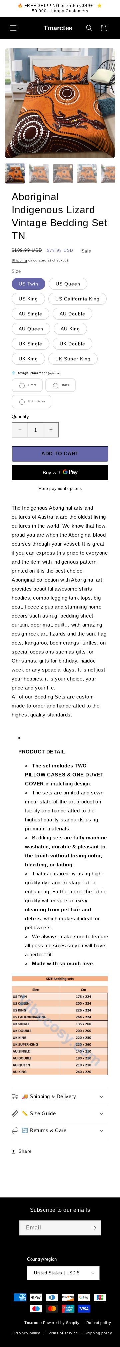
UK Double (72, 343)
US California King (77, 298)
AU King (70, 328)
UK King (28, 358)
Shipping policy (98, 1333)
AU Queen (31, 328)
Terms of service (62, 1333)
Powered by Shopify (61, 1323)
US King (28, 298)
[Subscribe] (93, 1228)
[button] (13, 28)
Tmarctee (33, 1323)
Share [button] (25, 1151)
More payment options (60, 488)
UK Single (30, 343)
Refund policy (98, 1323)
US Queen (68, 283)
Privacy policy (27, 1333)
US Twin (28, 283)
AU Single (30, 313)
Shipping (19, 260)
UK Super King (73, 358)
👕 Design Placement (36, 373)
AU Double (72, 313)
